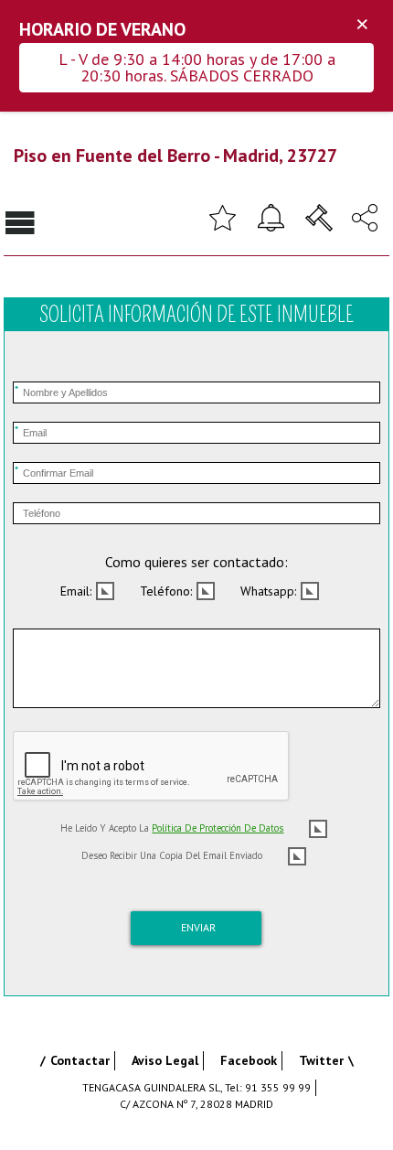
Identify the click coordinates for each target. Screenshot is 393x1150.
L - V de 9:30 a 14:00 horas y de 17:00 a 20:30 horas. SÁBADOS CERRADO (196, 67)
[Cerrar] (362, 24)
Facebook (248, 1060)
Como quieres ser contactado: (196, 562)
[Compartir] (365, 216)
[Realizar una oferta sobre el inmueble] (319, 216)
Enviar (198, 927)
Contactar (80, 1060)
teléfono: (166, 591)
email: (75, 591)
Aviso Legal (165, 1060)
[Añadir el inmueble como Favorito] (222, 216)
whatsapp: (268, 591)
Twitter (321, 1060)
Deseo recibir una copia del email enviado (171, 855)
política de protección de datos (217, 828)
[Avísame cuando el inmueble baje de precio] (270, 216)
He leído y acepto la (171, 828)
